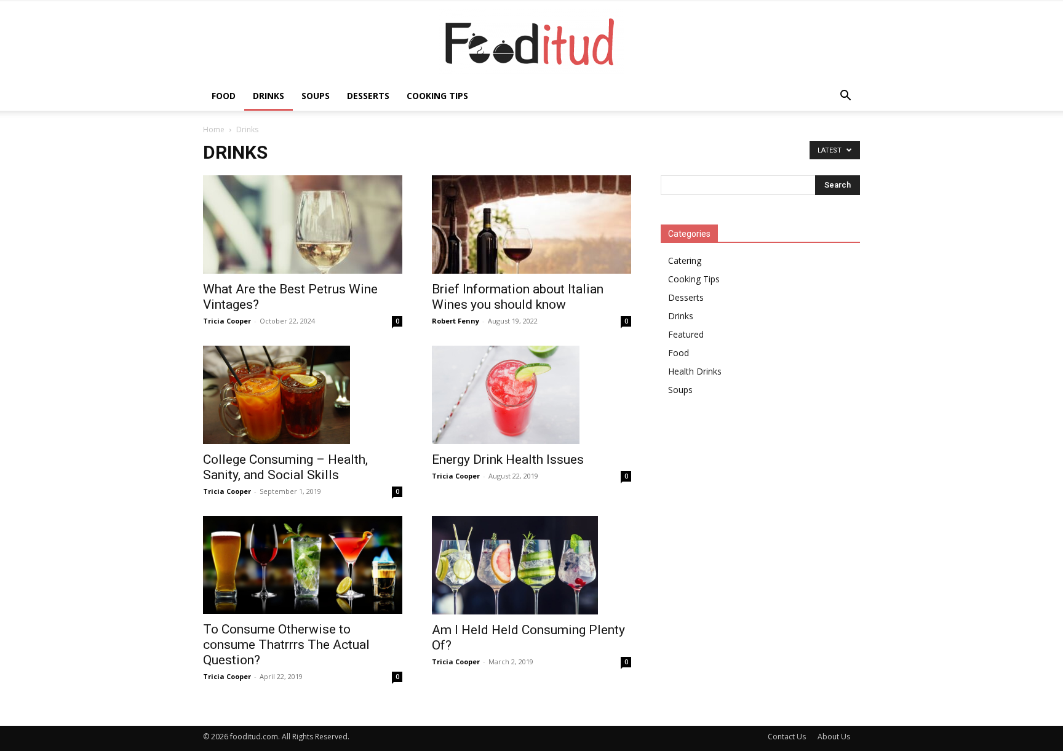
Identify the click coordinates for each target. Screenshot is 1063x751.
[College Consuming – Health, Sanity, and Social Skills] (302, 395)
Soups (315, 95)
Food (224, 95)
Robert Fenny (455, 320)
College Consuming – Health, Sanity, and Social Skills (285, 467)
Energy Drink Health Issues (508, 459)
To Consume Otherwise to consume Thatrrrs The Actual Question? (286, 644)
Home (214, 129)
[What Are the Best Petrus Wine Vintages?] (302, 224)
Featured (686, 334)
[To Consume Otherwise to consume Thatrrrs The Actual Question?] (302, 565)
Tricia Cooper (227, 320)
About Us (834, 736)
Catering (684, 260)
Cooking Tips (437, 95)
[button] (845, 97)
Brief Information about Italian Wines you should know (517, 297)
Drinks (268, 95)
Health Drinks (695, 371)
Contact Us (787, 736)
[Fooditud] (531, 41)
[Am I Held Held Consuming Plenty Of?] (531, 565)
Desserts (368, 95)
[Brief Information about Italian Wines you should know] (531, 224)
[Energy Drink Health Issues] (531, 395)
